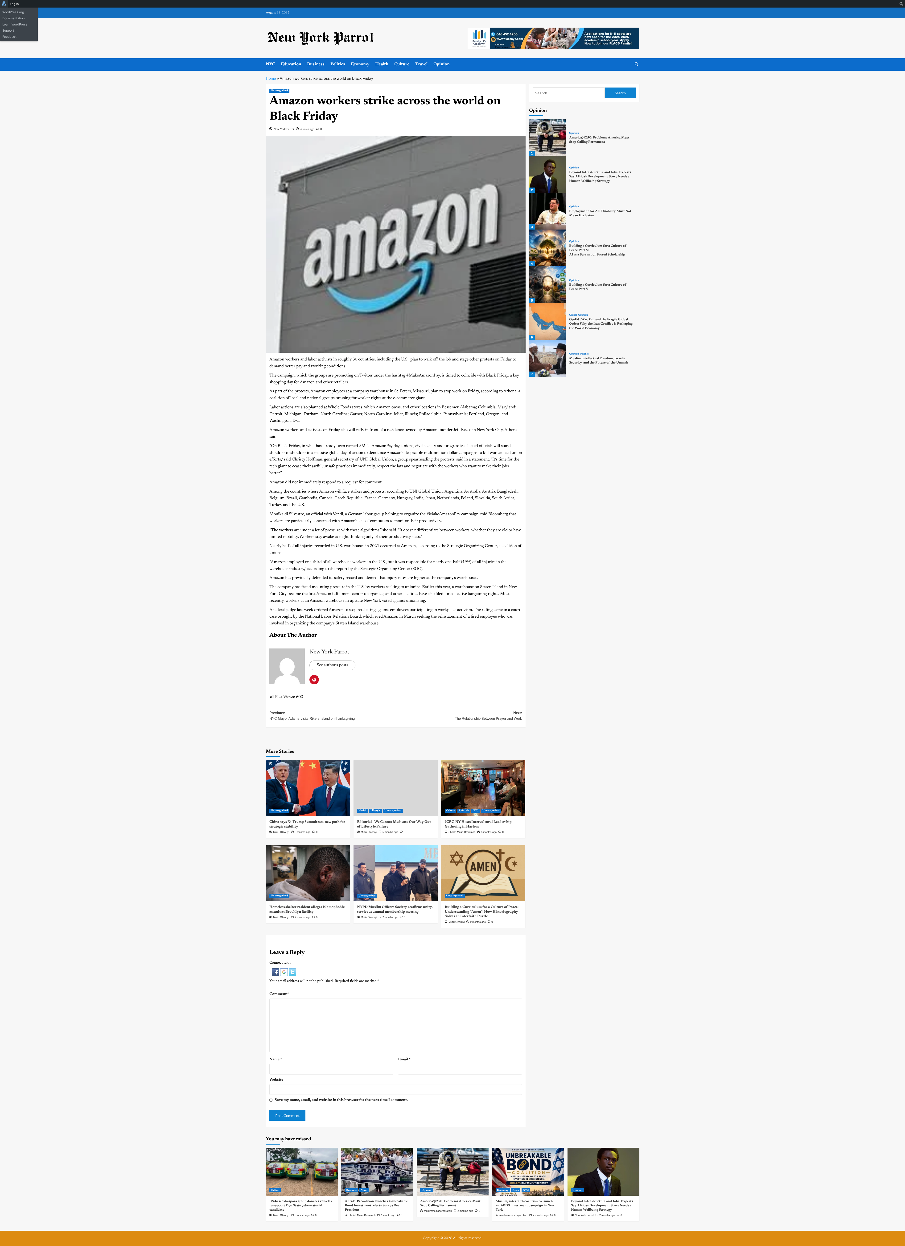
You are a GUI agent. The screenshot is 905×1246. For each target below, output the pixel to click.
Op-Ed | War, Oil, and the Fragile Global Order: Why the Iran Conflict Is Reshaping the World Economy (601, 324)
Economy (360, 64)
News (364, 1190)
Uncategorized (279, 90)
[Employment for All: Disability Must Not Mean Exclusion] (547, 211)
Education (291, 64)
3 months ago (302, 832)
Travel (421, 64)
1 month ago (388, 1215)
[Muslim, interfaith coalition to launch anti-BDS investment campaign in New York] (528, 1172)
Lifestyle (375, 810)
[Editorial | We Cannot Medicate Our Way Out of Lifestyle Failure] (396, 788)
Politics (337, 64)
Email (404, 1059)
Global (573, 315)
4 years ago (307, 129)
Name (275, 1059)
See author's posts (332, 665)
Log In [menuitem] (14, 4)
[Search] (636, 64)
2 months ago (465, 1210)
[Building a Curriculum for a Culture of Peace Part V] (547, 284)
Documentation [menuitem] (13, 18)
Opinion (441, 64)
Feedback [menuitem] (9, 36)
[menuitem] (4, 4)
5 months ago (390, 832)
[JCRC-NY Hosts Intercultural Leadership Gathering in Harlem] (483, 788)
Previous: (312, 715)
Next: (488, 715)
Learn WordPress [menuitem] (14, 24)
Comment (279, 994)
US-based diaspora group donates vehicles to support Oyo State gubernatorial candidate (300, 1206)
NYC (270, 64)
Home (271, 78)
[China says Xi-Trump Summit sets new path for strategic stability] (308, 788)
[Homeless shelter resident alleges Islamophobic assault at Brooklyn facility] (308, 873)
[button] (276, 972)
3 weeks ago (302, 1215)
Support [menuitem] (8, 30)
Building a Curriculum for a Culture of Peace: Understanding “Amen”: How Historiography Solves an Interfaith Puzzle (481, 911)
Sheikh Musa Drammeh (461, 832)
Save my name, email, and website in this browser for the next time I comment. (341, 1100)
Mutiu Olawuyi (281, 832)
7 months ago (302, 917)
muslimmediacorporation (438, 1210)
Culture (401, 64)
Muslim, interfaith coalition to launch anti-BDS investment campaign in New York (525, 1206)
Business (316, 64)
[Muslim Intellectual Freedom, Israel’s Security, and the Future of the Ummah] (547, 358)
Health (381, 64)
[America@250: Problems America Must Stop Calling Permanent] (547, 137)
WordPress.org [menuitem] (13, 12)
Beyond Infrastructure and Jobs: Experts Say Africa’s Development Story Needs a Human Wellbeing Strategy (600, 177)
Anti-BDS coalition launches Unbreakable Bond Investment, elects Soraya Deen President (376, 1206)
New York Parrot (284, 129)
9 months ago (478, 921)
